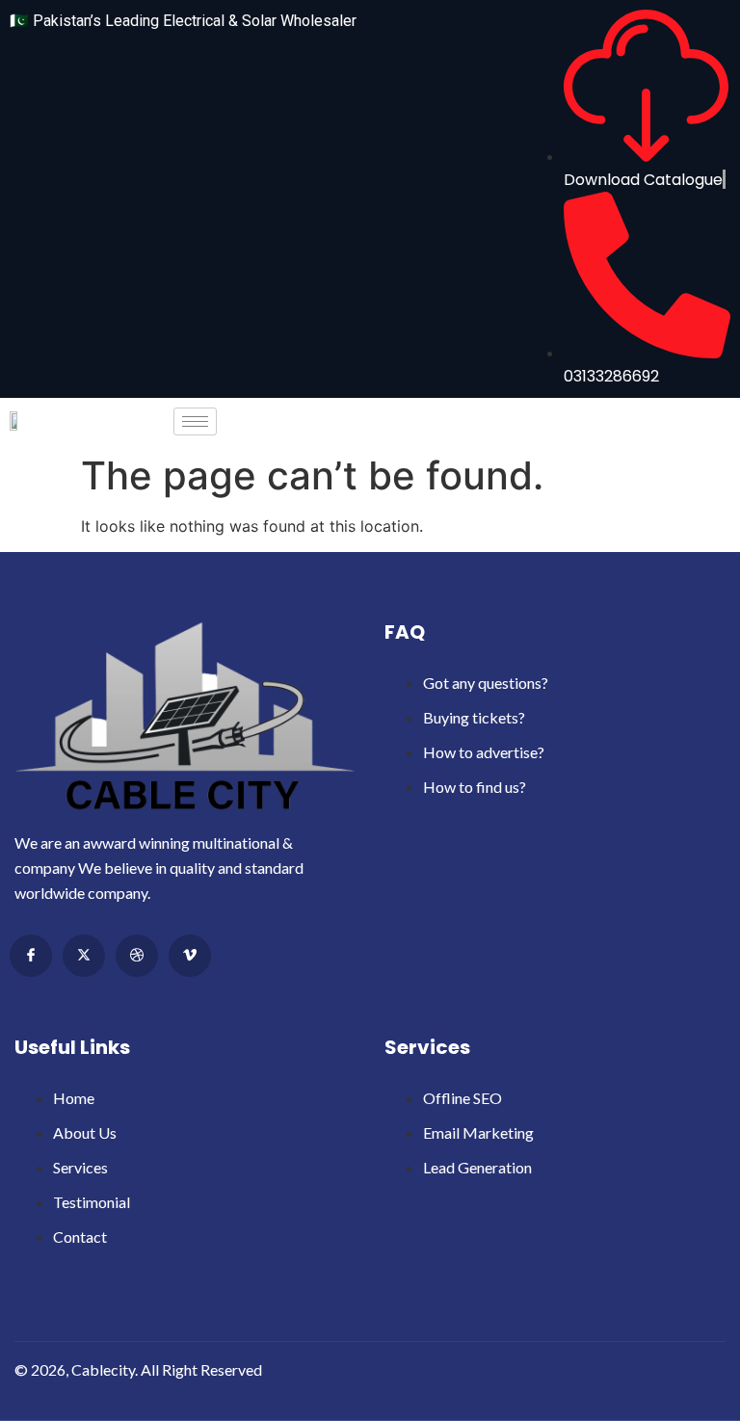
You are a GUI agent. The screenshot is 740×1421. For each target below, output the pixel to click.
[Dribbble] (137, 955)
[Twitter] (84, 955)
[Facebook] (31, 955)
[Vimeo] (190, 955)
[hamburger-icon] (195, 421)
